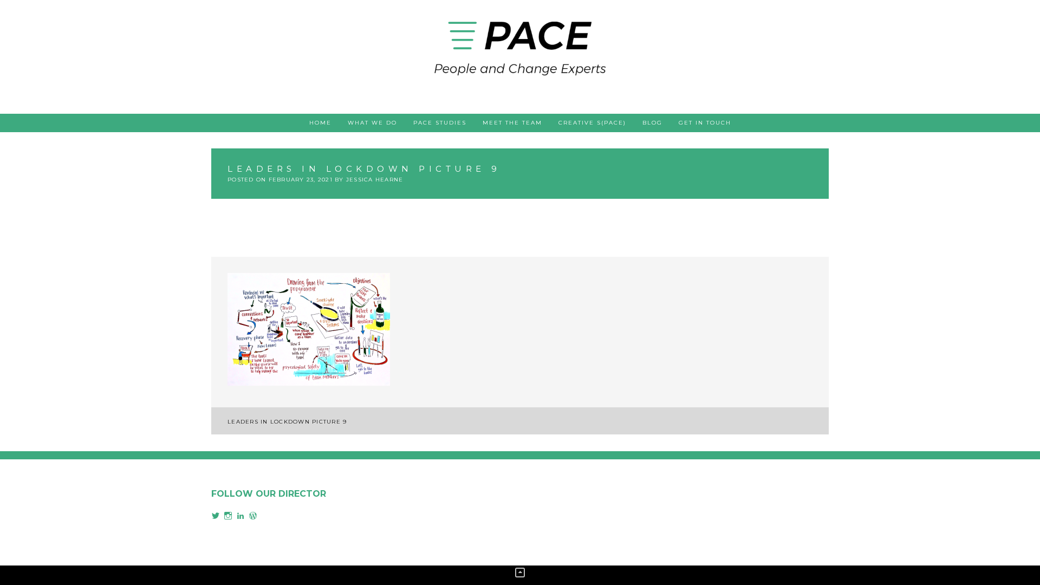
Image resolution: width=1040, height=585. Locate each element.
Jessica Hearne (375, 179)
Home (320, 122)
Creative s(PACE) (592, 122)
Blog (652, 122)
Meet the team (512, 122)
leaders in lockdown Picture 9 (287, 421)
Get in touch (705, 122)
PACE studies (439, 122)
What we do (372, 122)
